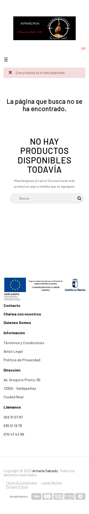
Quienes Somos (17, 322)
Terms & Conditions (21, 483)
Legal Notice (52, 483)
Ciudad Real (13, 397)
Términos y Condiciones (24, 342)
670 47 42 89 (14, 434)
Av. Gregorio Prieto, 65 (22, 379)
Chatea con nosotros (22, 314)
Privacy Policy (17, 487)
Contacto (12, 305)
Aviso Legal (13, 351)
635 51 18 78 (13, 425)
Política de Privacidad (22, 359)
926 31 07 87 (13, 417)
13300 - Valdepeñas (20, 388)
